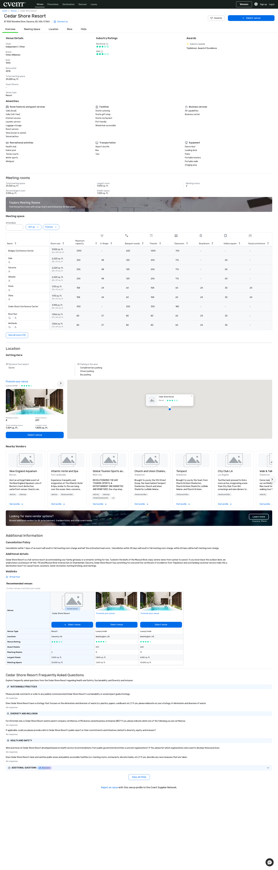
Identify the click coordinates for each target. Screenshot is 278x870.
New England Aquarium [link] (23, 471)
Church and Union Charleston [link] (151, 471)
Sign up (263, 4)
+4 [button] (113, 498)
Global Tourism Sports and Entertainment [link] (109, 471)
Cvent (4, 11)
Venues (40, 4)
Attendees (11, 223)
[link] (25, 460)
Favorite (218, 18)
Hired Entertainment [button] (100, 498)
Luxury (94, 4)
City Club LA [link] (225, 471)
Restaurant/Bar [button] (67, 494)
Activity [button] (12, 494)
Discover (83, 4)
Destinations (69, 4)
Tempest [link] (181, 471)
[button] (20, 226)
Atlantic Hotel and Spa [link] (64, 471)
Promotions (52, 4)
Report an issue (109, 787)
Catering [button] (23, 494)
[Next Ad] (60, 383)
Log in (272, 4)
